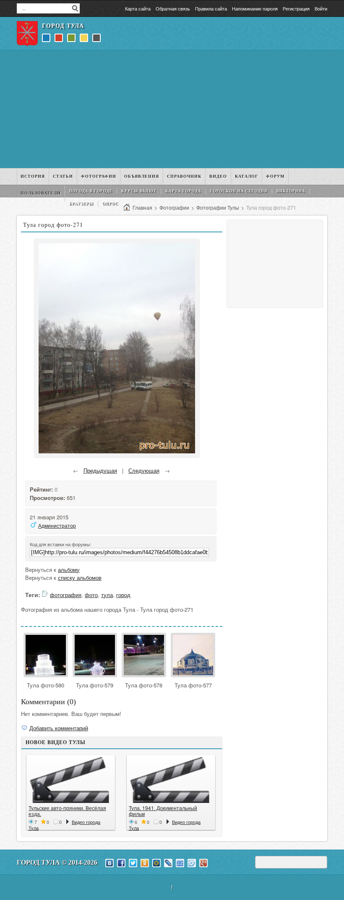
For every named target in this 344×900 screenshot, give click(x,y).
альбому (69, 570)
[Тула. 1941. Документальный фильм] (171, 780)
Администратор (57, 525)
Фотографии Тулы (217, 207)
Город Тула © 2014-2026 (57, 862)
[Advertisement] (172, 109)
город (123, 595)
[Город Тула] (27, 33)
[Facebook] (121, 863)
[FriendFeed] (180, 863)
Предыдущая (100, 470)
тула (107, 595)
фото (91, 595)
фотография (65, 595)
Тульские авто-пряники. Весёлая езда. (67, 810)
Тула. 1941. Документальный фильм (163, 810)
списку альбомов (80, 578)
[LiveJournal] (168, 863)
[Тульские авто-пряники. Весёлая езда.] (71, 780)
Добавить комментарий (58, 728)
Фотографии (174, 207)
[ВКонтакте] (109, 863)
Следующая (143, 470)
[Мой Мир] (156, 863)
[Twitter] (133, 863)
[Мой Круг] (192, 863)
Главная (142, 207)
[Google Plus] (203, 863)
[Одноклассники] (145, 863)
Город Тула (63, 26)
